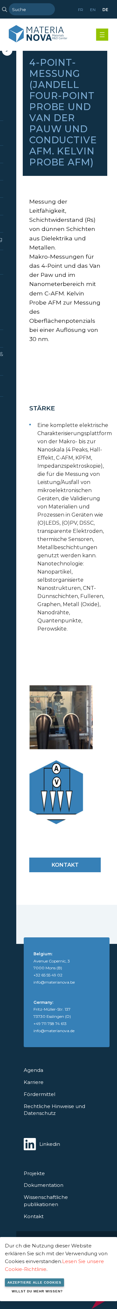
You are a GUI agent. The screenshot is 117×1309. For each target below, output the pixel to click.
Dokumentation (43, 1185)
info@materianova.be (54, 982)
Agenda (33, 1070)
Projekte (34, 1173)
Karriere (34, 1082)
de (105, 9)
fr (80, 9)
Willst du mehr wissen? (37, 1291)
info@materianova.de (53, 1030)
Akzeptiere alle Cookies (34, 1282)
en (93, 9)
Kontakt (65, 865)
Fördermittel (39, 1094)
